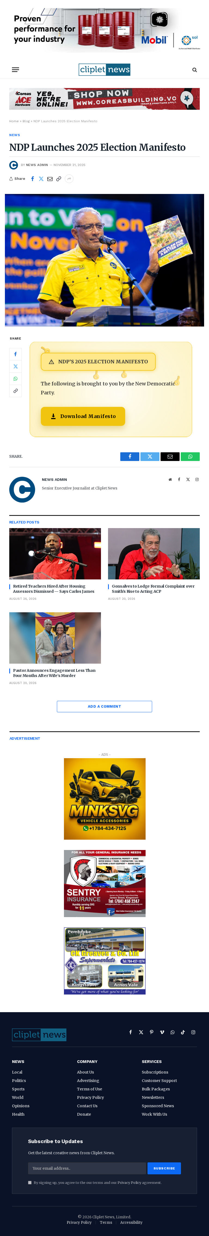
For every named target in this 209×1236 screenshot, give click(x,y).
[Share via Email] (50, 178)
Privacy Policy (129, 1183)
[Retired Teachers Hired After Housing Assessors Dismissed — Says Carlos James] (55, 554)
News (14, 135)
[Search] (194, 70)
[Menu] (15, 70)
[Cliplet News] (104, 70)
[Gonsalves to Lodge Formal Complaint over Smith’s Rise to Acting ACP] (154, 554)
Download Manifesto (88, 416)
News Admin (37, 165)
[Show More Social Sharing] (69, 178)
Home (14, 121)
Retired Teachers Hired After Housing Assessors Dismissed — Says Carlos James (53, 589)
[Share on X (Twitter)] (41, 178)
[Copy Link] (58, 178)
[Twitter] (15, 366)
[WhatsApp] (15, 378)
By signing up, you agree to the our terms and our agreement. (97, 1183)
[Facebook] (15, 354)
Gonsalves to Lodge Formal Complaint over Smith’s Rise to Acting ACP (153, 589)
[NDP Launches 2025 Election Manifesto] (104, 260)
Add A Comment (104, 706)
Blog (26, 121)
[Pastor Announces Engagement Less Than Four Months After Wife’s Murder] (55, 638)
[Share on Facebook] (32, 178)
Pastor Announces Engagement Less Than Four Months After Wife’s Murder (54, 673)
